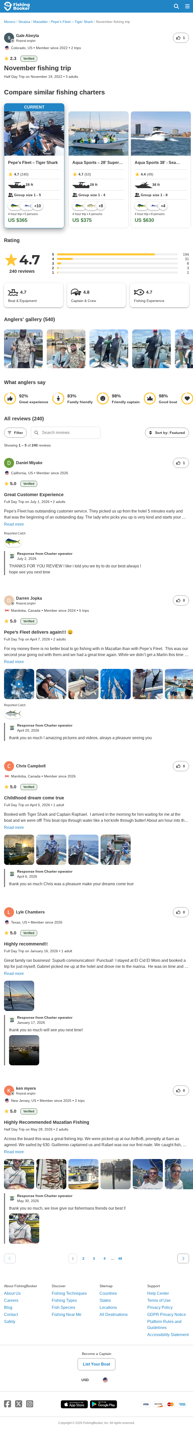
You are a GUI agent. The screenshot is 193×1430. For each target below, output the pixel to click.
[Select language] (105, 1379)
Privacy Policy (160, 1307)
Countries (108, 1293)
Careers (11, 1300)
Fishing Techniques (69, 1293)
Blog (8, 1307)
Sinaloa (24, 22)
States (105, 1300)
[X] (18, 1404)
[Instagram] (29, 1404)
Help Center (158, 1293)
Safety (9, 1321)
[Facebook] (7, 1404)
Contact (11, 1314)
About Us (12, 1293)
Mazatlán (40, 22)
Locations (108, 1307)
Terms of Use (159, 1300)
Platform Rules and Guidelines (164, 1324)
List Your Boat (96, 1364)
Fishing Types (64, 1300)
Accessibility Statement (168, 1335)
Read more (14, 524)
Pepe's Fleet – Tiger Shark (72, 22)
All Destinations (114, 1314)
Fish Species (63, 1307)
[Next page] (183, 1258)
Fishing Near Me (66, 1314)
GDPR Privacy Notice (166, 1314)
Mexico (9, 22)
